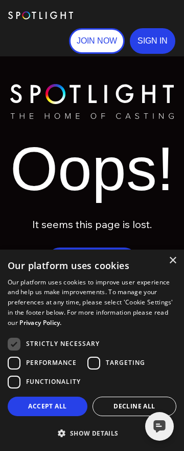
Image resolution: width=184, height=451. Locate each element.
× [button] (172, 260)
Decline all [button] (134, 406)
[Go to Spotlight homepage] (40, 15)
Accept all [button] (47, 406)
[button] (152, 41)
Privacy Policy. (40, 322)
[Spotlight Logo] (92, 88)
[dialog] (92, 350)
